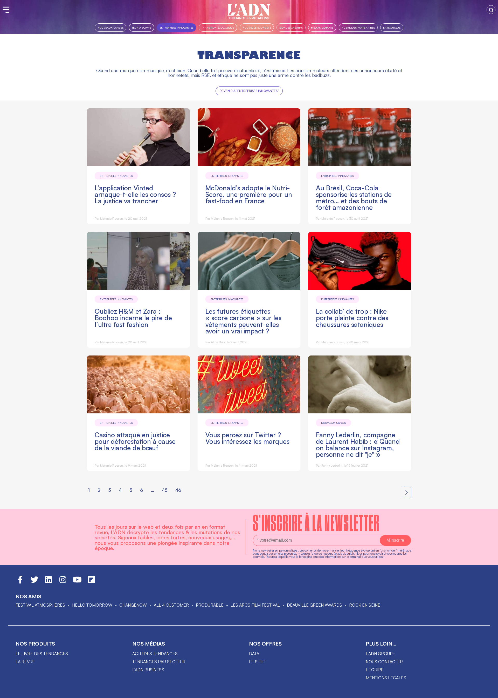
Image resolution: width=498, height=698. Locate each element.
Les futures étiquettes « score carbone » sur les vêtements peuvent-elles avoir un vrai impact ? (243, 321)
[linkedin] (48, 582)
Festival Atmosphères (40, 605)
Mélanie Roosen (111, 218)
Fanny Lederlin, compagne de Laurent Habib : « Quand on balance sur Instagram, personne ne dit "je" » (358, 444)
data (254, 653)
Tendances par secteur (158, 661)
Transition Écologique (218, 27)
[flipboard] (91, 582)
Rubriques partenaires (358, 27)
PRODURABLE (210, 605)
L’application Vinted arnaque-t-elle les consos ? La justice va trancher (135, 194)
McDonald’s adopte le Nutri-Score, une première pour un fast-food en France (248, 194)
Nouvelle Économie (257, 27)
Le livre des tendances (42, 653)
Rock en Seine (364, 605)
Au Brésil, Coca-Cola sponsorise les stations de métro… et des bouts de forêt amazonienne (354, 197)
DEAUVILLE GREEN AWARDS (314, 605)
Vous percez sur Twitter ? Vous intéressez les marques (247, 438)
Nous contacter (384, 661)
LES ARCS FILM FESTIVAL (255, 605)
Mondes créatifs (291, 27)
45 (165, 490)
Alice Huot (218, 342)
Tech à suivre (141, 27)
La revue (25, 661)
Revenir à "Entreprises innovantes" (249, 91)
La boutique (391, 27)
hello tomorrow (92, 605)
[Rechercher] (491, 9)
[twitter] (34, 582)
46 (178, 490)
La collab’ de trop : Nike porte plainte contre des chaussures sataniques (352, 317)
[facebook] (20, 582)
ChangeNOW (133, 605)
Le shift (257, 661)
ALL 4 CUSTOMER (171, 605)
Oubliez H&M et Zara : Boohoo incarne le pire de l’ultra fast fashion (133, 317)
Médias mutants (322, 27)
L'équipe (374, 669)
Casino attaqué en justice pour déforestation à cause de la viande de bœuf (135, 441)
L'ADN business (148, 669)
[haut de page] (488, 691)
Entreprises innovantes (176, 27)
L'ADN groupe (380, 653)
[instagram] (62, 582)
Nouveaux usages (110, 27)
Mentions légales (386, 677)
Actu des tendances (155, 653)
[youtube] (77, 582)
